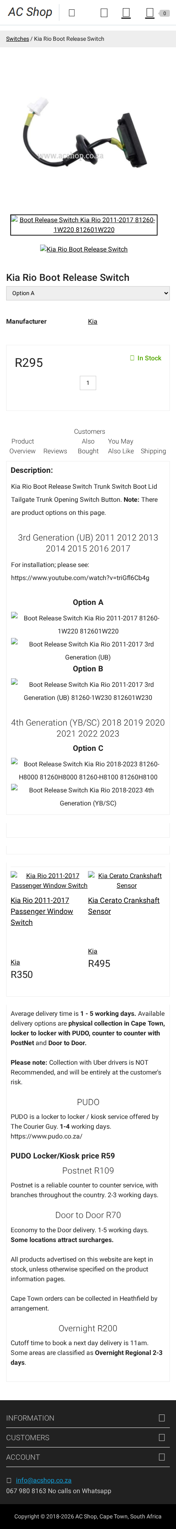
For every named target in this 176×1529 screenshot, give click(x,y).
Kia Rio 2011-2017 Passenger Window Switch (42, 911)
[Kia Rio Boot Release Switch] (84, 224)
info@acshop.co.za (44, 1480)
